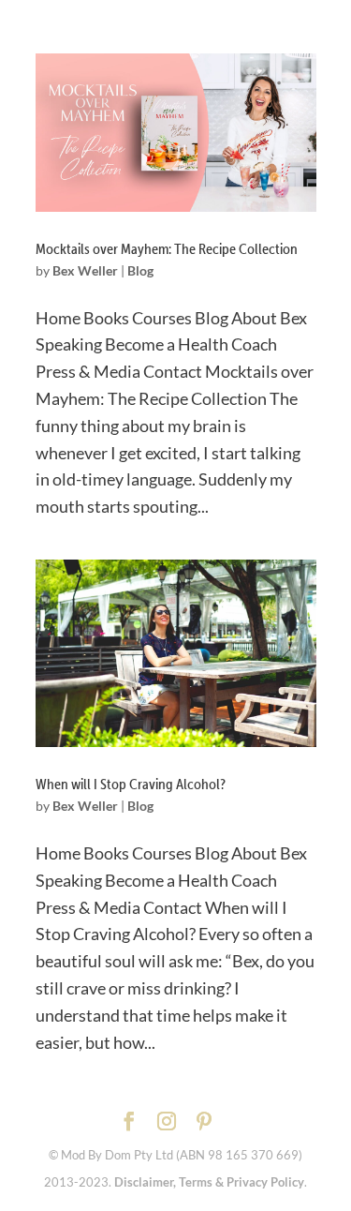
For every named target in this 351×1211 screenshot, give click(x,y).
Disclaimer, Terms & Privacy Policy (209, 1181)
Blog (140, 270)
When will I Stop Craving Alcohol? (131, 783)
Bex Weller (85, 270)
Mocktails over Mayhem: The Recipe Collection (167, 248)
